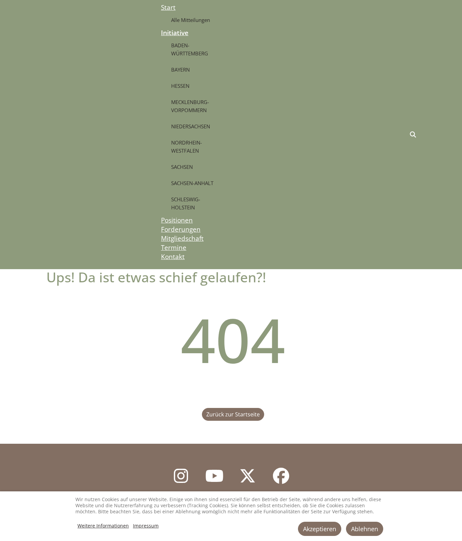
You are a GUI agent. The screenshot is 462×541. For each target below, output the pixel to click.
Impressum (146, 525)
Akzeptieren (319, 529)
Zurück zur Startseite (233, 414)
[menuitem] (168, 7)
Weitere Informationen (103, 525)
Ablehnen (364, 529)
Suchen (413, 135)
